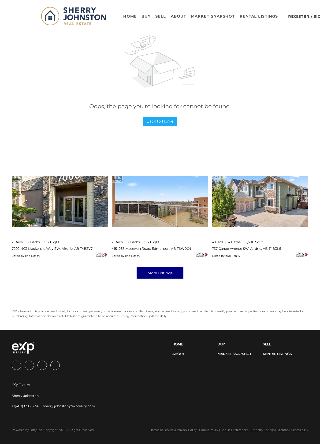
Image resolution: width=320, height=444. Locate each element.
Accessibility (299, 430)
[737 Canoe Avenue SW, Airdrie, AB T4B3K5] (260, 201)
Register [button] (299, 16)
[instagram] (42, 365)
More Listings (160, 273)
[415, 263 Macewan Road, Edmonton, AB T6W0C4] (160, 201)
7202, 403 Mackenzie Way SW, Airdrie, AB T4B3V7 (52, 248)
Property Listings (262, 430)
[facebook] (16, 365)
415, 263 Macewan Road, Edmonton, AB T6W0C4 (151, 248)
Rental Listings (259, 16)
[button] (25, 16)
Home (130, 16)
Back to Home (160, 121)
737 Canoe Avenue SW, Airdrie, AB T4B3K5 (246, 248)
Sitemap (283, 430)
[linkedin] (29, 365)
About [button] (178, 16)
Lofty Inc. (36, 430)
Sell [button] (160, 16)
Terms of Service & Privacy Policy (174, 430)
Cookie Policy (208, 430)
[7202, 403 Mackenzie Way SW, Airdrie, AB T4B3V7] (60, 201)
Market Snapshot (213, 16)
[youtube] (55, 365)
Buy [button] (146, 16)
